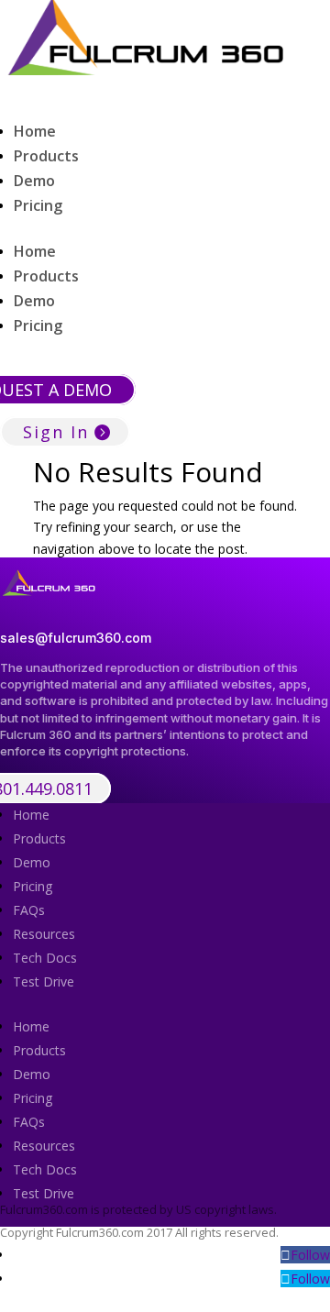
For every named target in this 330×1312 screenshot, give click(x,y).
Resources (44, 934)
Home (35, 131)
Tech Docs (45, 957)
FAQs (29, 910)
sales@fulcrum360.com (75, 637)
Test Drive (43, 981)
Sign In (56, 432)
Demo (34, 181)
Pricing (38, 205)
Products (46, 156)
